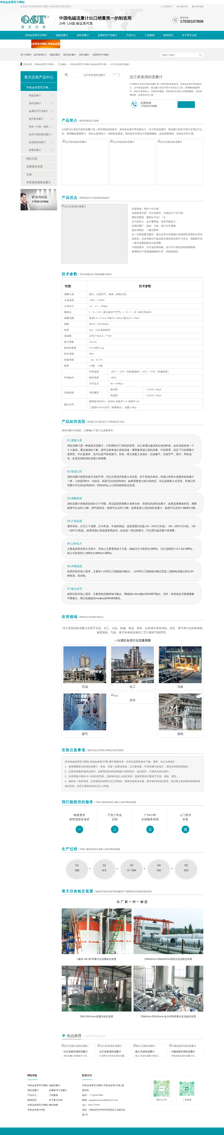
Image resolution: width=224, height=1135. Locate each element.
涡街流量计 (83, 35)
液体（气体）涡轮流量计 (40, 126)
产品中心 (131, 35)
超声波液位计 (40, 54)
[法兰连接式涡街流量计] (78, 1046)
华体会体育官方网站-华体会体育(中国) (45, 44)
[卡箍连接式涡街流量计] (186, 1046)
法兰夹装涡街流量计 (120, 64)
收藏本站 (183, 6)
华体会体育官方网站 (12, 2)
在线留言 (168, 6)
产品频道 (62, 64)
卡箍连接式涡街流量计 (183, 1051)
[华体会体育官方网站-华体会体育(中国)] (35, 29)
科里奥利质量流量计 (38, 182)
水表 (29, 174)
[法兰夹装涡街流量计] (114, 1046)
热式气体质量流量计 (40, 134)
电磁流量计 (62, 35)
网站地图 (199, 6)
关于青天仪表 (189, 35)
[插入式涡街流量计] (150, 1046)
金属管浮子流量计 (107, 35)
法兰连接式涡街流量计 (75, 1051)
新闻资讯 (168, 35)
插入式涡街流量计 (145, 1051)
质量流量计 (35, 150)
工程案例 (150, 35)
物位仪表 (31, 158)
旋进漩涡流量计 (37, 142)
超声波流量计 (69, 54)
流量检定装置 (34, 166)
